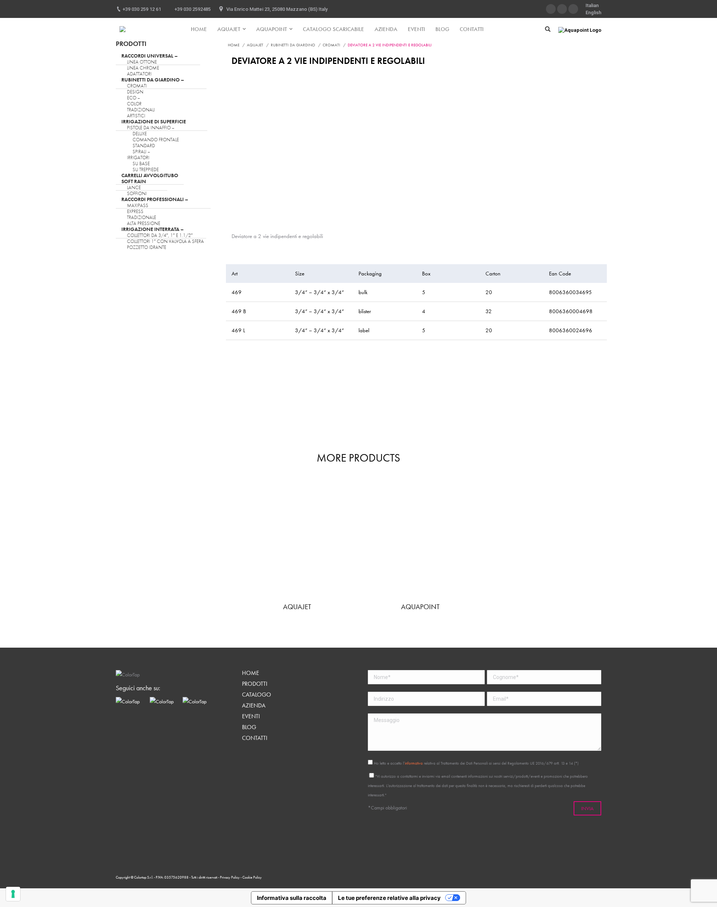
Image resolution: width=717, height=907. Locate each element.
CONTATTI (254, 738)
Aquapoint (420, 606)
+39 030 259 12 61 (141, 9)
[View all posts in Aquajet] (297, 540)
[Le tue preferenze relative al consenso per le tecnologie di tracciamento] (13, 894)
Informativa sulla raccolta (291, 897)
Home (233, 44)
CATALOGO (256, 695)
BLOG (249, 727)
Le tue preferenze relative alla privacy (389, 897)
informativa (414, 763)
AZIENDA (254, 706)
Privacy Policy (230, 877)
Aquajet (255, 44)
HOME (250, 673)
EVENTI (251, 716)
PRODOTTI (254, 684)
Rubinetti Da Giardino (293, 44)
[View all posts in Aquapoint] (420, 540)
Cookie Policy (252, 877)
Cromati (331, 44)
